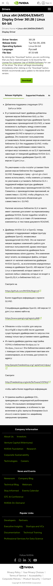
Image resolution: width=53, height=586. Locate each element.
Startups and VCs (35, 526)
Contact (47, 578)
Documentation (12, 532)
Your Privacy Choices (33, 572)
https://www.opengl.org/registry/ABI (22, 318)
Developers (9, 520)
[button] (38, 3)
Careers (25, 461)
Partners (23, 520)
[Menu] (49, 9)
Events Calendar (30, 490)
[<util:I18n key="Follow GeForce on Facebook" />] (15, 560)
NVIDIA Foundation (13, 448)
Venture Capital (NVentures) (18, 442)
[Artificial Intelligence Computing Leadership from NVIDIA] (21, 3)
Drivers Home (8, 28)
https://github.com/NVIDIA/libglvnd (22, 291)
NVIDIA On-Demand (14, 502)
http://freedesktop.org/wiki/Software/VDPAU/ (26, 382)
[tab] (13, 96)
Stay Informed (11, 490)
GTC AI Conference (13, 496)
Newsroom (9, 478)
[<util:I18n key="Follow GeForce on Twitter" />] (29, 560)
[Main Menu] (3, 3)
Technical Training (33, 532)
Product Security (31, 578)
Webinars (27, 484)
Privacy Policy (14, 572)
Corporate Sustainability (16, 454)
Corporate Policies (11, 578)
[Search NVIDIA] (7, 2)
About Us (8, 436)
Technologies (10, 461)
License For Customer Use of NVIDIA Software (23, 62)
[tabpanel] (26, 261)
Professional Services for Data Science (23, 538)
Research (31, 448)
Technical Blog (11, 484)
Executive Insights (13, 526)
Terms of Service (18, 575)
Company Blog (25, 478)
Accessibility (35, 575)
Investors (21, 436)
